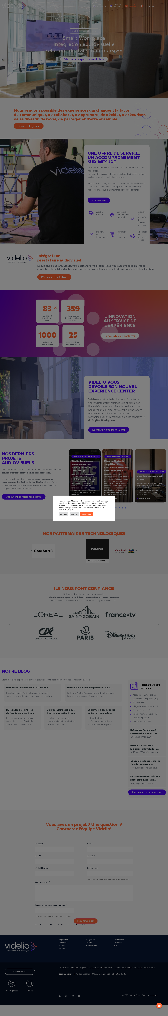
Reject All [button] (74, 514)
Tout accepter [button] (86, 514)
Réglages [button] (63, 514)
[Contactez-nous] (159, 1005)
